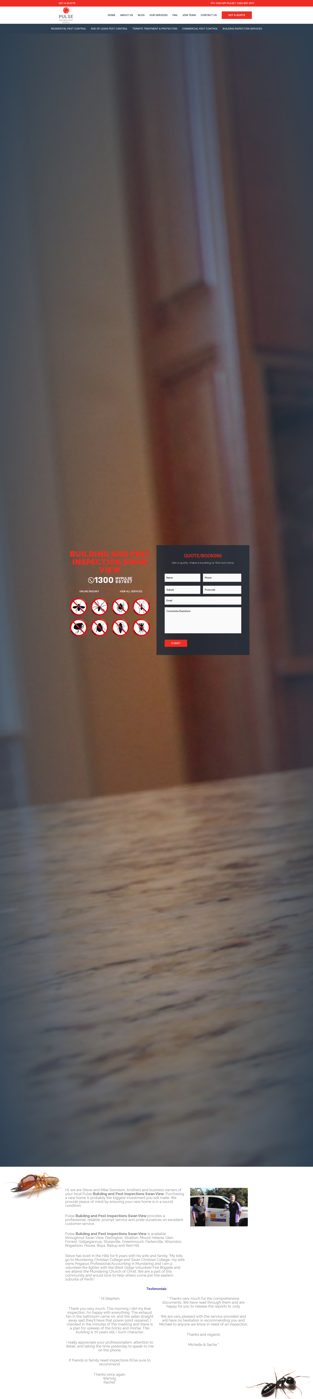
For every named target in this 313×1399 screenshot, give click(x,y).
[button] (89, 591)
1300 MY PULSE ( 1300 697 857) (235, 3)
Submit (176, 643)
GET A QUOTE (67, 3)
